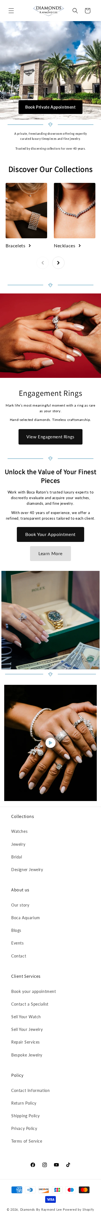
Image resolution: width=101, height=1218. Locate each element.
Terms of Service (26, 1141)
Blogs (16, 930)
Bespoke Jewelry (26, 1055)
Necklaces (64, 245)
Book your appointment (33, 991)
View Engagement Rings (50, 436)
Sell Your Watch (26, 1016)
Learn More (50, 553)
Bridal (16, 856)
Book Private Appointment (50, 107)
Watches (19, 831)
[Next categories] (58, 263)
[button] (11, 11)
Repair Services (25, 1042)
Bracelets (15, 245)
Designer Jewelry (27, 869)
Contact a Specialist (30, 1004)
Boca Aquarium (25, 917)
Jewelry (18, 844)
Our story (20, 905)
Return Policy (23, 1103)
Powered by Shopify (78, 1209)
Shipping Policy (25, 1115)
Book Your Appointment (50, 534)
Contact (18, 956)
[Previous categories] (42, 263)
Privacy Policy (24, 1128)
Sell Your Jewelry (27, 1029)
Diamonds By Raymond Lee (41, 1209)
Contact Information (30, 1090)
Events (17, 943)
